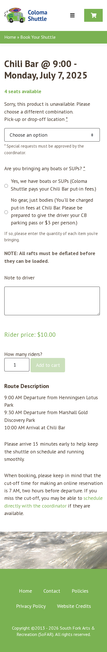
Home (10, 37)
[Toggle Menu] (72, 15)
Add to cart (48, 365)
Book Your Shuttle (38, 37)
